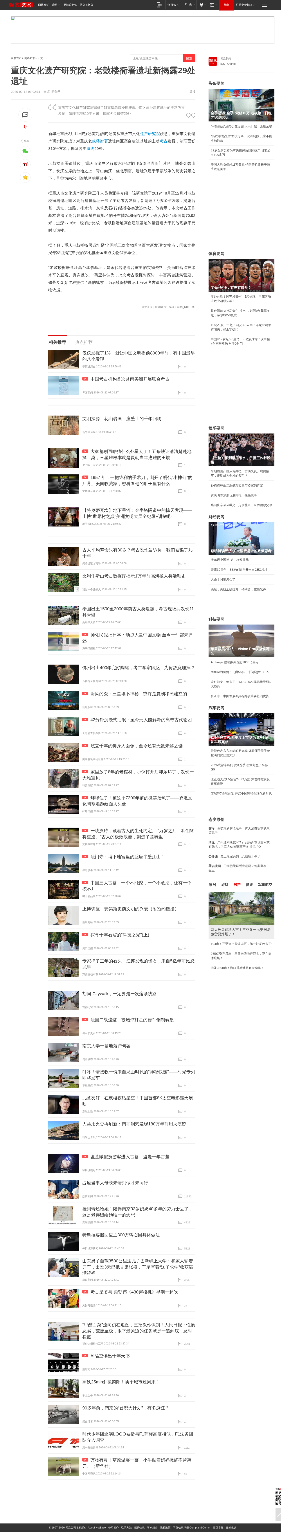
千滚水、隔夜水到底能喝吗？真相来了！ (238, 949)
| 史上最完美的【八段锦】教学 (234, 856)
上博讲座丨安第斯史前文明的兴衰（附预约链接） (130, 908)
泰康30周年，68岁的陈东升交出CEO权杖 (239, 569)
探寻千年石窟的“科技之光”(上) (119, 934)
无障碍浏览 (70, 4)
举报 (192, 91)
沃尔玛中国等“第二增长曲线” (230, 560)
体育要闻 (216, 253)
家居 (212, 884)
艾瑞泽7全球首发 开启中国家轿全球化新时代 (241, 793)
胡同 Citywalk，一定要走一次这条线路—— (124, 993)
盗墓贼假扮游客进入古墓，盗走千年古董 (129, 1156)
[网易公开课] (173, 4)
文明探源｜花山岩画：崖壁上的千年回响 (121, 418)
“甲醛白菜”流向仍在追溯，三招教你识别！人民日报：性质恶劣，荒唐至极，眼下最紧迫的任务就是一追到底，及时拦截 (138, 1330)
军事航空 (265, 884)
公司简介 (113, 1527)
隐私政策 (165, 1527)
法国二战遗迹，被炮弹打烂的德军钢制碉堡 (132, 1019)
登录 (226, 4)
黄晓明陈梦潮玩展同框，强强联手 (234, 495)
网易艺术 (29, 58)
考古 (164, 141)
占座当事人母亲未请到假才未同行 (115, 1182)
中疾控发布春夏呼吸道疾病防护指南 (235, 969)
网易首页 (43, 4)
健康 (249, 884)
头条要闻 (216, 83)
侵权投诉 (231, 1527)
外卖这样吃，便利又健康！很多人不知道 (238, 959)
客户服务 (152, 1527)
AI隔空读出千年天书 (110, 1355)
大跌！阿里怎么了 (223, 579)
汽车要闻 (216, 708)
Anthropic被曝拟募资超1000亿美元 (235, 662)
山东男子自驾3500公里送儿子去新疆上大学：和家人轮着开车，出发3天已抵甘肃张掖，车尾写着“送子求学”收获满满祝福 (137, 1267)
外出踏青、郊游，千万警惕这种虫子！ (237, 939)
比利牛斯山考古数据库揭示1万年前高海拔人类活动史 (134, 576)
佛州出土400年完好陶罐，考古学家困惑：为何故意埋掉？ (138, 667)
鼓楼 (96, 141)
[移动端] (159, 4)
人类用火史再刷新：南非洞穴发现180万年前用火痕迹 (134, 1123)
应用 (55, 4)
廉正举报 (218, 1527)
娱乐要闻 (216, 428)
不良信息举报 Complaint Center (192, 1527)
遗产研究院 (150, 134)
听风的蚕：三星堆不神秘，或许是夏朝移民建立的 (138, 693)
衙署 (104, 141)
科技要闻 (216, 619)
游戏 (224, 884)
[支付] (202, 4)
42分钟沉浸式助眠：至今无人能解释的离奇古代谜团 (141, 719)
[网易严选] (188, 4)
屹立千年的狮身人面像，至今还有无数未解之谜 (136, 745)
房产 (237, 884)
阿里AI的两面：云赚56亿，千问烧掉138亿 (239, 672)
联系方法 (126, 1527)
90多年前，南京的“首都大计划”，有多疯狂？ (125, 1408)
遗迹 (90, 148)
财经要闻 (216, 517)
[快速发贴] (25, 115)
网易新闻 (225, 58)
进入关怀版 (86, 4)
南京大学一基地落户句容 (106, 1045)
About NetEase (97, 1527)
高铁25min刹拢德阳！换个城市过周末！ (121, 1381)
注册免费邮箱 (244, 4)
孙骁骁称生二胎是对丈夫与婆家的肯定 (237, 485)
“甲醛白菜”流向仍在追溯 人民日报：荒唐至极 (241, 126)
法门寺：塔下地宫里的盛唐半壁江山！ (127, 856)
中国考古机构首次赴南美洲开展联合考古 (129, 379)
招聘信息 (139, 1527)
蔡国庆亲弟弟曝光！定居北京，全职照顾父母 (241, 505)
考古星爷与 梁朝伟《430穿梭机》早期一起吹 (134, 1292)
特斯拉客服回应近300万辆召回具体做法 (121, 1234)
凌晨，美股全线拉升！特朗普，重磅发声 (238, 589)
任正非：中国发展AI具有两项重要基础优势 (240, 696)
